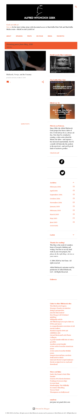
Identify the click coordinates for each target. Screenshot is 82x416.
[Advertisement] (24, 103)
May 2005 (53, 218)
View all (9, 47)
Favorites (60, 36)
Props (29, 36)
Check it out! (54, 153)
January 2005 (55, 207)
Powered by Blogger (42, 408)
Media (50, 36)
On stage (39, 36)
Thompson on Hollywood (59, 392)
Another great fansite (58, 344)
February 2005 (55, 210)
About (8, 36)
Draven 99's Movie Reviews (60, 379)
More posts (25, 124)
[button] (43, 82)
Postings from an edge (58, 381)
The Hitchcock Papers (58, 306)
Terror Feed (54, 390)
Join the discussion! (57, 313)
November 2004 (56, 203)
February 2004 (55, 187)
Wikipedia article (56, 319)
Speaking (19, 36)
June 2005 (53, 222)
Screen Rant (54, 383)
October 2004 (55, 199)
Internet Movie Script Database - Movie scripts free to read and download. (62, 362)
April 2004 (54, 191)
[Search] (76, 6)
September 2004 (56, 195)
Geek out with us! (12, 24)
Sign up (9, 27)
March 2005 (54, 214)
